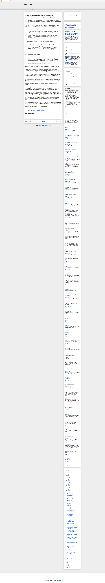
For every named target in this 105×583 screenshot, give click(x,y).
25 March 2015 (67, 261)
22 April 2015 (67, 253)
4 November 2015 (68, 213)
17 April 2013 (67, 444)
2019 (67, 479)
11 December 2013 (68, 377)
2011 (67, 492)
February (69, 557)
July (68, 502)
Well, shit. (69, 540)
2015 (67, 485)
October (68, 497)
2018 (67, 480)
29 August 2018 (67, 155)
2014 (67, 487)
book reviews (31, 110)
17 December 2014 (68, 284)
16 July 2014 (67, 329)
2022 (67, 474)
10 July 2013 (67, 420)
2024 (67, 470)
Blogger (59, 580)
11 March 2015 (67, 266)
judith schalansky (37, 110)
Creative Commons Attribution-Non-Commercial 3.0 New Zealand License (72, 75)
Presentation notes (69, 62)
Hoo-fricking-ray (70, 512)
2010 (67, 560)
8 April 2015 (67, 257)
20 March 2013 (67, 454)
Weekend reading (70, 523)
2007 (67, 565)
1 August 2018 (67, 158)
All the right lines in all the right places (72, 553)
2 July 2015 (67, 230)
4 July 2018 (67, 163)
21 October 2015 (68, 217)
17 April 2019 (67, 134)
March (68, 508)
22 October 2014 (68, 297)
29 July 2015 (67, 227)
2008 (67, 564)
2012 (67, 490)
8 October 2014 (67, 302)
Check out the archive (69, 27)
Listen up (68, 532)
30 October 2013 (68, 386)
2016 (67, 484)
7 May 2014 (67, 343)
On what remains (70, 518)
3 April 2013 (67, 450)
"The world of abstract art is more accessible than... (72, 543)
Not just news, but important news (70, 521)
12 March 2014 (67, 361)
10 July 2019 (67, 119)
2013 (67, 489)
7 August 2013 (67, 409)
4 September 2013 (68, 398)
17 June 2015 (67, 235)
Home (27, 9)
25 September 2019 (68, 106)
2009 (67, 562)
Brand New (69, 555)
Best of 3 (29, 4)
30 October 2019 (68, 94)
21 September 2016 (68, 187)
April (68, 507)
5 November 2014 (68, 292)
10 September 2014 (68, 311)
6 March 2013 (67, 461)
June (68, 503)
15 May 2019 (67, 129)
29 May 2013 (67, 429)
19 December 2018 (68, 148)
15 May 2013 (67, 433)
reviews (43, 110)
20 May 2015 (67, 249)
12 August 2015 (67, 222)
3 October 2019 (68, 101)
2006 (67, 567)
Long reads (33, 9)
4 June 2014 (67, 339)
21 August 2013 (67, 403)
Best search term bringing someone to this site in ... (72, 538)
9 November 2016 (68, 174)
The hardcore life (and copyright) (71, 515)
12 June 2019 (67, 124)
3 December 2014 (68, 289)
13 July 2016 (67, 196)
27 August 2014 (67, 316)
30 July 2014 (67, 325)
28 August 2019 (68, 112)
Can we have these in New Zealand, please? (71, 531)
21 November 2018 (68, 151)
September (69, 498)
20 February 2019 (68, 141)
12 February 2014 (68, 366)
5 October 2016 (67, 181)
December (69, 493)
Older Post (58, 121)
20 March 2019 (67, 137)
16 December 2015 (68, 209)
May (68, 505)
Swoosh (68, 517)
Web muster (69, 550)
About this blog (41, 9)
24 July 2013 (67, 414)
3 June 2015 (67, 240)
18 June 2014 (67, 334)
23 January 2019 (67, 144)
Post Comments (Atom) (46, 125)
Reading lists (67, 52)
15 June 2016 (67, 203)
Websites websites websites (70, 547)
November (69, 495)
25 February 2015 (68, 269)
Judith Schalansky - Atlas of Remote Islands (71, 525)
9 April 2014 (67, 353)
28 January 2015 (67, 279)
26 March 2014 (67, 357)
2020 (67, 477)
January (68, 558)
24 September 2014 (68, 306)
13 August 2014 (67, 320)
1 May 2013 (67, 438)
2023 (67, 472)
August (68, 500)
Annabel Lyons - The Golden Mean (71, 511)
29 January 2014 (67, 371)
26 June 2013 (67, 425)
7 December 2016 (68, 168)
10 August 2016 (67, 191)
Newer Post (28, 121)
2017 (67, 482)
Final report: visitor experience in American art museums (72, 34)
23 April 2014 (67, 348)
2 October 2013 (67, 391)
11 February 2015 (68, 274)
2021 (67, 475)
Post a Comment (30, 116)
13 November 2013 (68, 380)
